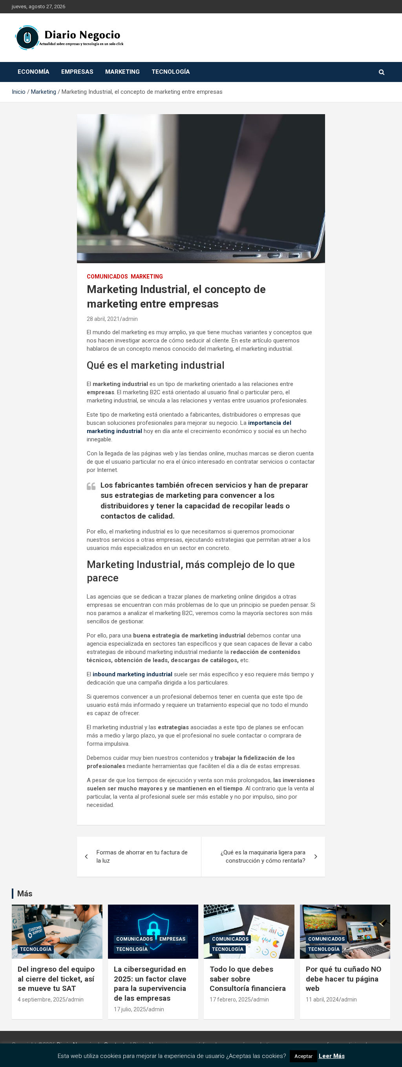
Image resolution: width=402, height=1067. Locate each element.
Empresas (77, 71)
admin (130, 319)
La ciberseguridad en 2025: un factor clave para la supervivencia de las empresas (150, 984)
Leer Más (332, 1056)
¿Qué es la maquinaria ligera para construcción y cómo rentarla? (263, 856)
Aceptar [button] (303, 1056)
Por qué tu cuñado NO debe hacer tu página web (343, 979)
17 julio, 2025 (130, 1009)
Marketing (122, 71)
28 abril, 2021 (103, 319)
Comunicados (107, 276)
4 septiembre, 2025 (42, 999)
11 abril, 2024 (322, 999)
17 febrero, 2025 (230, 999)
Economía (33, 71)
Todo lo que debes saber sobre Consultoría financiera (248, 979)
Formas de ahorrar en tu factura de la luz (142, 856)
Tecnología (171, 71)
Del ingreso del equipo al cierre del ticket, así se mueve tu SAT (56, 979)
